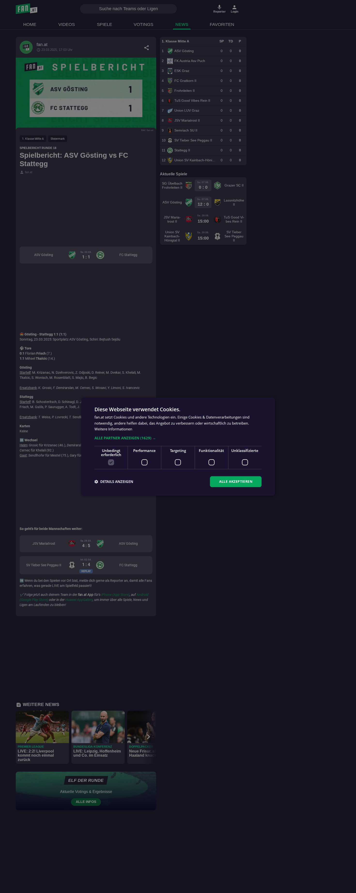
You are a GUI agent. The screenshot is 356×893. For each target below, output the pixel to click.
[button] (178, 438)
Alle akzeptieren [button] (235, 481)
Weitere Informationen (113, 429)
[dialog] (178, 446)
